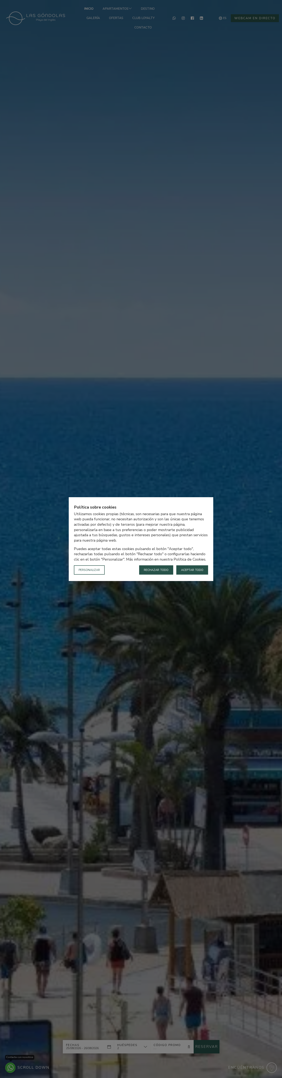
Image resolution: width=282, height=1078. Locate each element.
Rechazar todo (156, 570)
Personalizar (89, 570)
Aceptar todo (192, 570)
